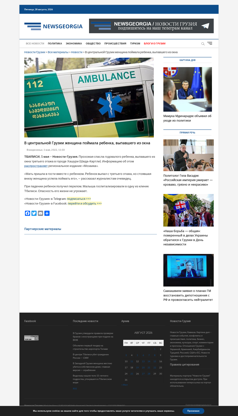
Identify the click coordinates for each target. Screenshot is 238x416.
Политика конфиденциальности (198, 405)
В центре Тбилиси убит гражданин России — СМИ (91, 356)
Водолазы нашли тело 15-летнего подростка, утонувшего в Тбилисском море (92, 379)
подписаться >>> (79, 198)
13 (143, 361)
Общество (93, 43)
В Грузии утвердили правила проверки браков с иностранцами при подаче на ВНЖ (93, 336)
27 (143, 373)
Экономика (74, 43)
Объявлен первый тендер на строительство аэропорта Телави (90, 347)
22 (154, 367)
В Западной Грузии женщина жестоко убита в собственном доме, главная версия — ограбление (92, 366)
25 (131, 373)
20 (143, 367)
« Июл (124, 384)
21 (149, 367)
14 (149, 361)
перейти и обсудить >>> (85, 203)
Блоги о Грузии (155, 43)
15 (154, 361)
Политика (55, 43)
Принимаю (193, 410)
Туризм (135, 43)
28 (149, 373)
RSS (75, 388)
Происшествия (115, 43)
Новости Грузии (33, 405)
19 (137, 367)
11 (131, 361)
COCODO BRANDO (116, 405)
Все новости (35, 43)
